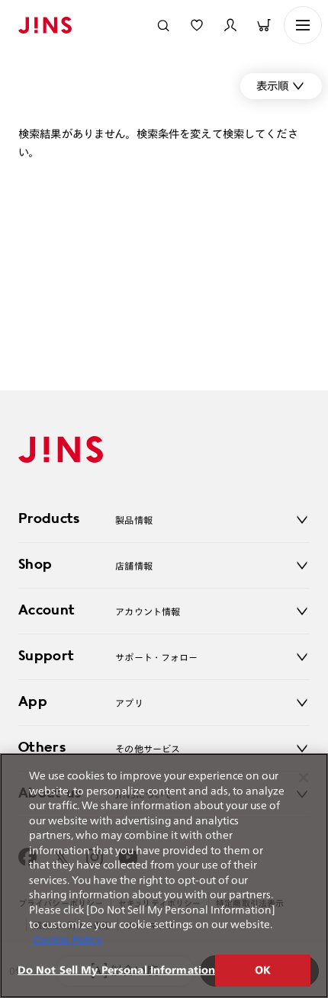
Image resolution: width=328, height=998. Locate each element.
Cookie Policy (67, 940)
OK (263, 970)
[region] (164, 875)
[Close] (303, 777)
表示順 (272, 85)
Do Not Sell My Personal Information (117, 970)
